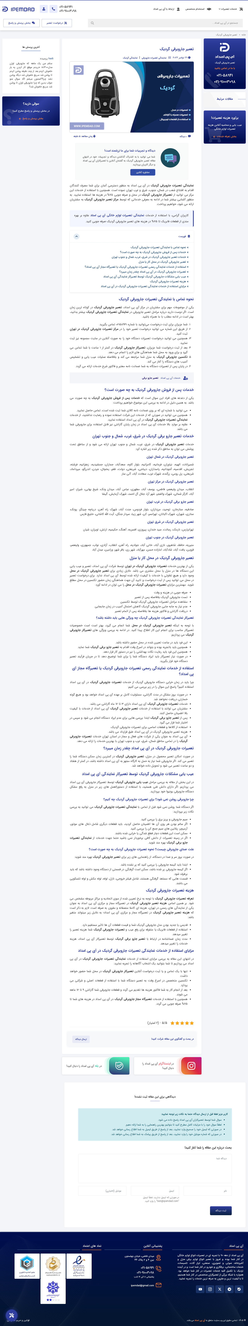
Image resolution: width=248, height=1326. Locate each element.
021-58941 (225, 75)
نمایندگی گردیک (130, 58)
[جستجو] (92, 23)
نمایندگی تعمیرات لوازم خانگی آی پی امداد (117, 215)
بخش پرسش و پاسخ (19, 23)
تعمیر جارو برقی (150, 378)
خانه (244, 35)
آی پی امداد (200, 1320)
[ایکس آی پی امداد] (219, 1289)
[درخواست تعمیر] (11, 1315)
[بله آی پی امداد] (239, 1289)
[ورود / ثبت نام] (44, 9)
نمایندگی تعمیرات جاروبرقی (154, 58)
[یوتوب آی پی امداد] (200, 1289)
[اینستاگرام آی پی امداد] (210, 1289)
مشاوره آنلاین (142, 172)
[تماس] (53, 9)
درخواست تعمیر (55, 23)
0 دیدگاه (184, 136)
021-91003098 (224, 82)
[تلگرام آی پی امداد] (229, 1289)
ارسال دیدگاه (81, 1039)
